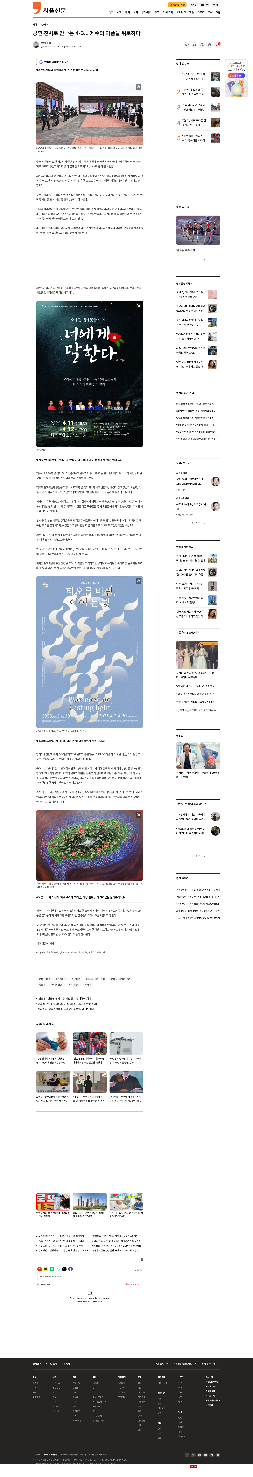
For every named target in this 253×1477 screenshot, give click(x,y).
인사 (159, 1428)
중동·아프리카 (98, 1397)
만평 (159, 1413)
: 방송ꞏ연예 (186, 632)
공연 (140, 1430)
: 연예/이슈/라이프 (189, 804)
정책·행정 (121, 1383)
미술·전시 (141, 1392)
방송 (180, 1417)
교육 (54, 1397)
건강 (140, 1415)
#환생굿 (42, 984)
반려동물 (141, 1420)
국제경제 (96, 1383)
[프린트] (202, 45)
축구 (180, 1387)
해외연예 (181, 1427)
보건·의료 (56, 1406)
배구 (180, 1401)
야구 (180, 1383)
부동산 (75, 1387)
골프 (180, 1392)
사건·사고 (43, 24)
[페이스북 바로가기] (187, 1455)
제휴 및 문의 (51, 1363)
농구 (180, 1397)
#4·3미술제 (74, 984)
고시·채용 (121, 1397)
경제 (127, 12)
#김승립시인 (61, 978)
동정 (159, 1433)
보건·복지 (56, 1411)
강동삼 (44, 43)
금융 (74, 1392)
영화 (140, 1425)
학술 (140, 1387)
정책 (74, 1415)
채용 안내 (65, 1363)
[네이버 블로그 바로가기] (218, 1455)
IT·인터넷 (76, 1411)
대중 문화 (142, 1401)
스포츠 (201, 12)
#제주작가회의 (44, 978)
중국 (94, 1387)
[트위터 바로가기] (193, 1455)
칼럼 (159, 1403)
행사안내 (37, 1363)
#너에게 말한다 (57, 984)
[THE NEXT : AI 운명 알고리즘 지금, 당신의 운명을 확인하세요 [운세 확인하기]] (236, 78)
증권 (74, 1406)
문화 (157, 12)
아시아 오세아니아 (100, 1401)
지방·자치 (121, 1387)
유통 (74, 1401)
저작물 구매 (210, 1391)
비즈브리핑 (77, 1420)
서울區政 (122, 1392)
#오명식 (88, 984)
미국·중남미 (97, 1406)
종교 (140, 1406)
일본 (94, 1392)
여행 (140, 1411)
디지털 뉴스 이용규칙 (97, 1454)
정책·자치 (146, 12)
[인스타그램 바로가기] (199, 1455)
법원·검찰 (56, 1387)
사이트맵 (209, 1405)
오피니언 (181, 12)
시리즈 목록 (162, 1383)
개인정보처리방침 (50, 1454)
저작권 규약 (210, 1395)
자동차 (75, 1397)
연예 (210, 12)
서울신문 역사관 (212, 1381)
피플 (191, 12)
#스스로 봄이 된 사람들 (95, 978)
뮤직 (180, 1431)
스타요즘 (181, 1436)
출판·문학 (141, 1397)
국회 (34, 1387)
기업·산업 (76, 1383)
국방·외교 (36, 1397)
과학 (54, 1401)
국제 (135, 12)
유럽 (94, 1411)
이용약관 (36, 1454)
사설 (159, 1398)
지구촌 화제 (97, 1415)
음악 (140, 1383)
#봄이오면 (76, 978)
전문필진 (161, 1408)
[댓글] (217, 45)
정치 (111, 12)
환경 (54, 1392)
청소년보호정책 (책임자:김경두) (73, 1454)
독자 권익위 (210, 1386)
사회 (119, 12)
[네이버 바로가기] (211, 1455)
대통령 (35, 1383)
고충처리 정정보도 (213, 1400)
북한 (34, 1392)
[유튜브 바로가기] (205, 1455)
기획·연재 (168, 12)
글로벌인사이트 (99, 1420)
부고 (159, 1438)
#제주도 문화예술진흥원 (120, 978)
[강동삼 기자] (36, 44)
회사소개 (209, 1377)
